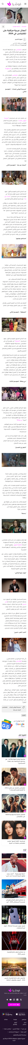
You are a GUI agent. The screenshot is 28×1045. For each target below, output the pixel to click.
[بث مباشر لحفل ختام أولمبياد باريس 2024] (14, 941)
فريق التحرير (18, 39)
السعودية (8, 68)
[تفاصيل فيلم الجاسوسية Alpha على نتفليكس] (14, 803)
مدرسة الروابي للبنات (15, 707)
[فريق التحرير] (24, 39)
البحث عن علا (17, 710)
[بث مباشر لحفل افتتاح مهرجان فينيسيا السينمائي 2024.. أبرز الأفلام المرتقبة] (14, 888)
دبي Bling (19, 420)
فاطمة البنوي (18, 545)
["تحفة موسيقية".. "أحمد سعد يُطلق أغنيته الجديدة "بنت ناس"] (14, 862)
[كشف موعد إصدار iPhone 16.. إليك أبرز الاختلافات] (14, 915)
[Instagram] (14, 1000)
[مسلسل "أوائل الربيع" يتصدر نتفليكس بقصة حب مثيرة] (14, 830)
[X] (21, 1000)
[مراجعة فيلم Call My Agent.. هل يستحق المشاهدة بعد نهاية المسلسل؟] (14, 748)
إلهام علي (19, 661)
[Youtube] (10, 1000)
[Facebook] (17, 1000)
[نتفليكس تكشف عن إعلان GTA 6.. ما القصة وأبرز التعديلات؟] (14, 776)
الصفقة (17, 341)
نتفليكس (19, 49)
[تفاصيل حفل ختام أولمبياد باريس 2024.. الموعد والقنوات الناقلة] (14, 967)
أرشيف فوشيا (16, 26)
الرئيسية (24, 26)
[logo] (14, 4)
